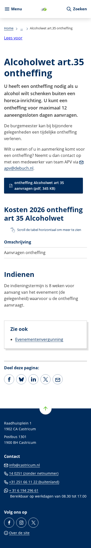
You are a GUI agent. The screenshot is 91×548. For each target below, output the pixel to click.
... (21, 28)
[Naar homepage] (44, 9)
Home (8, 28)
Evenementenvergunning (39, 339)
